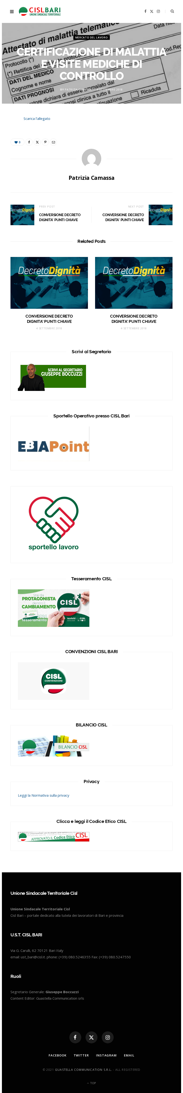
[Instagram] (108, 1037)
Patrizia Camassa (78, 89)
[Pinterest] (45, 142)
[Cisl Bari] (42, 11)
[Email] (53, 142)
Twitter (81, 1055)
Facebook (57, 1055)
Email (129, 1055)
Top (92, 1083)
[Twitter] (8, 147)
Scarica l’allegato (37, 118)
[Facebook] (8, 134)
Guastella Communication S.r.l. (83, 1070)
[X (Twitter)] (91, 1037)
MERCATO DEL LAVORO (91, 37)
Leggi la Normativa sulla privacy (43, 795)
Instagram (106, 1055)
